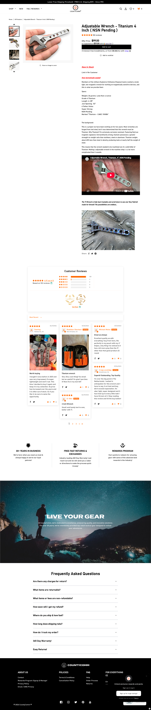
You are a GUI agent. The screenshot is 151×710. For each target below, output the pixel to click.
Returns (89, 684)
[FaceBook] (61, 702)
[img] (35, 326)
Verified (75, 307)
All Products (18, 19)
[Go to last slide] (14, 24)
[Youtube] (90, 702)
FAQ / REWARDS (33, 9)
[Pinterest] (83, 702)
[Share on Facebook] (89, 254)
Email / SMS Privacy (26, 687)
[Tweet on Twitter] (92, 254)
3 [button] (76, 424)
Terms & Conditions (66, 677)
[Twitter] (76, 702)
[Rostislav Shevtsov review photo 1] (75, 352)
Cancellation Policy (66, 680)
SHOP (11, 9)
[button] (87, 35)
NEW (21, 9)
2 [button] (72, 424)
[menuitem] (14, 31)
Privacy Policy (23, 684)
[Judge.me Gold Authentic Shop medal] (70, 298)
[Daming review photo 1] (43, 352)
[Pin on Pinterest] (96, 254)
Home (10, 19)
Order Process (92, 680)
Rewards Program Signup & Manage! (32, 680)
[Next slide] (14, 72)
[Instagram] (68, 702)
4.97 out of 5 (49, 281)
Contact (21, 677)
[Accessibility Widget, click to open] (149, 708)
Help (88, 677)
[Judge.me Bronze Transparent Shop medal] (81, 298)
